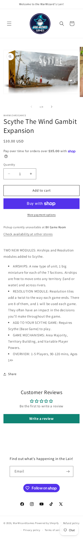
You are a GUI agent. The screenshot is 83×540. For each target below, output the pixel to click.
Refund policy (71, 523)
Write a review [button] (41, 418)
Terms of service (54, 530)
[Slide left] (31, 107)
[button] (9, 24)
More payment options (41, 214)
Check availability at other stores (28, 234)
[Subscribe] (68, 471)
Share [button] (12, 374)
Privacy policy (31, 530)
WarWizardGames (24, 522)
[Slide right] (52, 107)
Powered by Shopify (47, 522)
